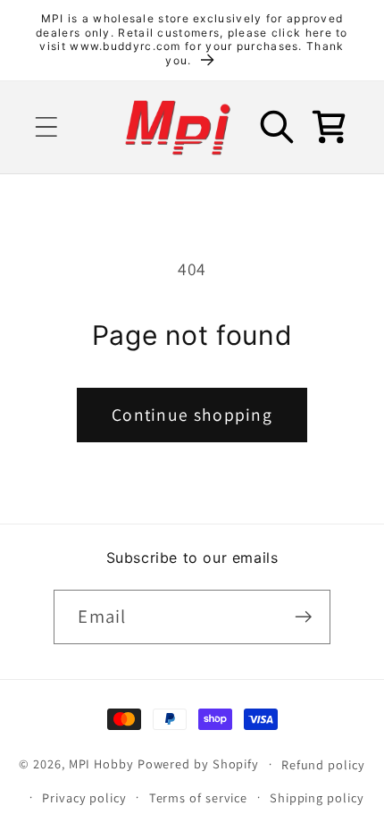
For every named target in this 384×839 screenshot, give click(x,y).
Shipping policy (317, 797)
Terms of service (198, 797)
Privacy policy (84, 797)
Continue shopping (192, 414)
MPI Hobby (101, 763)
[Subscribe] (304, 617)
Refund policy (323, 764)
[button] (46, 127)
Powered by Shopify (198, 763)
